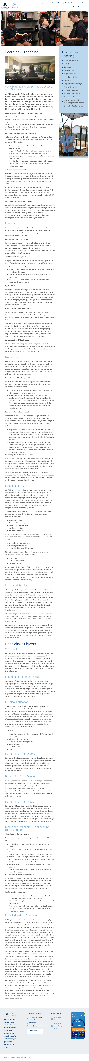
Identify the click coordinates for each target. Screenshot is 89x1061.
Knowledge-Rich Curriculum (73, 106)
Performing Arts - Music (72, 97)
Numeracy (67, 67)
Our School (32, 3)
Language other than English (73, 84)
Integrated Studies (70, 74)
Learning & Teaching (44, 3)
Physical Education (70, 87)
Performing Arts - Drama (72, 90)
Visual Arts (67, 80)
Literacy (66, 64)
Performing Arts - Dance (72, 93)
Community (77, 3)
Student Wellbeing (58, 3)
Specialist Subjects (70, 77)
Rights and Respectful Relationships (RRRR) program (74, 101)
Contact (84, 7)
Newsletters (77, 7)
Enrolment (68, 3)
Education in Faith (70, 70)
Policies (84, 3)
